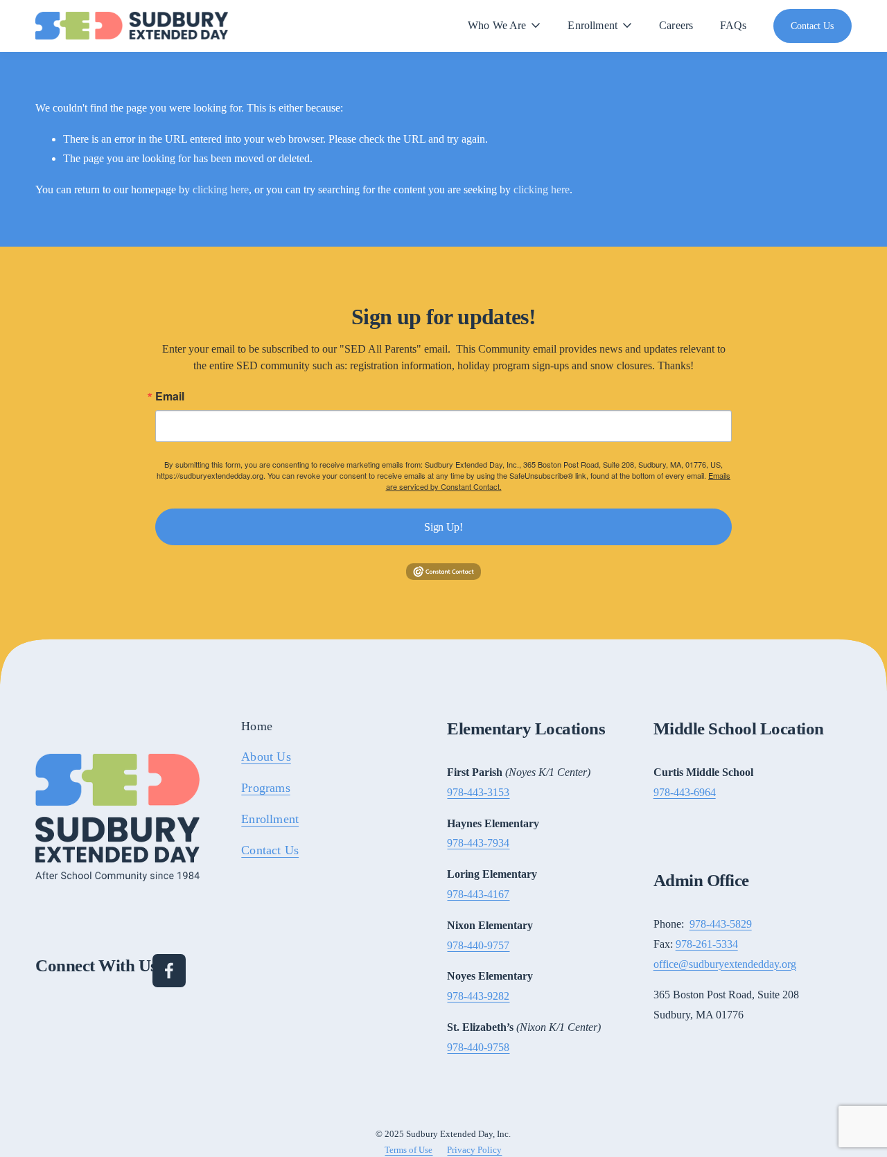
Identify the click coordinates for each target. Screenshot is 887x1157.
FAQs (733, 25)
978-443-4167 (478, 894)
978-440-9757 (478, 945)
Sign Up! (443, 527)
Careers (676, 25)
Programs (265, 788)
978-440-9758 (478, 1047)
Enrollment (270, 819)
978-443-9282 (478, 996)
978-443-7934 (478, 843)
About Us (265, 757)
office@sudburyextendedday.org (724, 964)
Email (169, 396)
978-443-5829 (721, 924)
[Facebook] (169, 970)
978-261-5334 (707, 944)
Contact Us (812, 25)
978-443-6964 (684, 792)
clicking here (221, 189)
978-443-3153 (478, 792)
